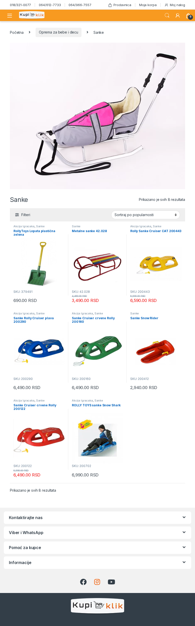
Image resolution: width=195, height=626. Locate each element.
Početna (17, 32)
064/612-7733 (50, 5)
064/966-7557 (80, 5)
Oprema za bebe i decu (58, 32)
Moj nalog (177, 5)
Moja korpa (148, 5)
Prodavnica (122, 5)
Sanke (40, 226)
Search (167, 15)
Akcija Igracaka (24, 226)
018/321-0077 (20, 5)
